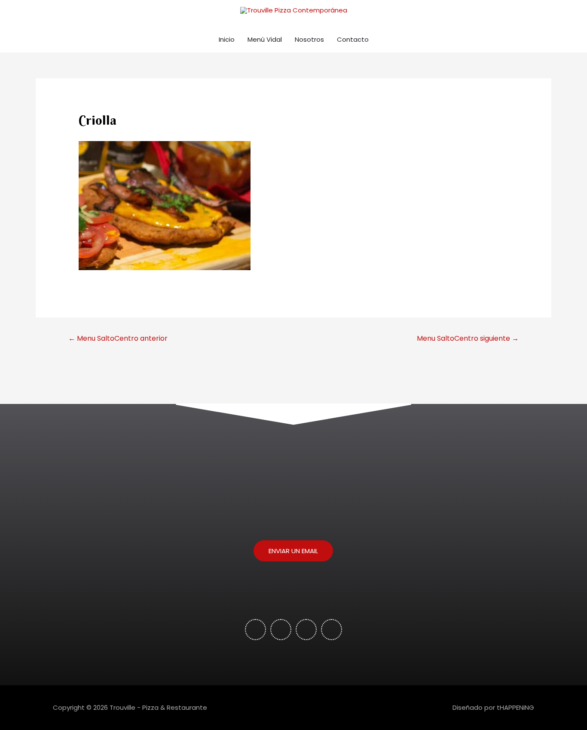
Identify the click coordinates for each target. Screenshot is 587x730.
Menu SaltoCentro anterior (118, 338)
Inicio (227, 39)
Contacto (353, 39)
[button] (293, 550)
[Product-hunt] (280, 629)
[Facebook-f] (255, 629)
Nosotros (309, 39)
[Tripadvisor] (306, 629)
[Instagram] (331, 629)
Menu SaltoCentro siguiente (468, 338)
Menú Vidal (265, 39)
